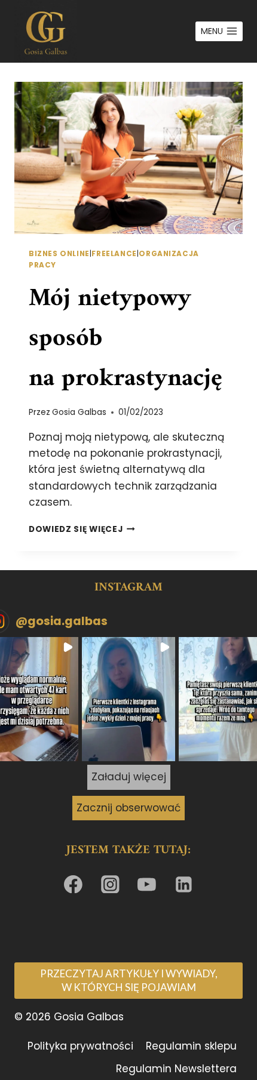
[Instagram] (109, 884)
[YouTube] (147, 884)
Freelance (113, 254)
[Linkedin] (184, 884)
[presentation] (128, 158)
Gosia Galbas (79, 412)
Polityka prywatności (80, 1046)
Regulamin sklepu (191, 1046)
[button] (128, 699)
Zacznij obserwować (128, 808)
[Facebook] (73, 884)
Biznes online (59, 254)
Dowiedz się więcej (82, 529)
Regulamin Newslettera (176, 1068)
